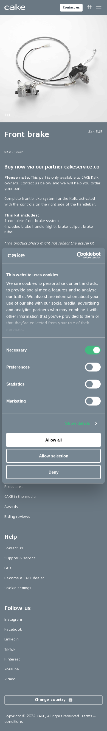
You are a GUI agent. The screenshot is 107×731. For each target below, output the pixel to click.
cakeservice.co (81, 167)
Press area (13, 487)
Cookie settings (17, 588)
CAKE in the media (20, 496)
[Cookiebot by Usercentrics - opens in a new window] (77, 255)
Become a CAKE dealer (24, 578)
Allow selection (53, 456)
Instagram (13, 619)
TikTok (9, 649)
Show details (77, 423)
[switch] (93, 366)
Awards (11, 507)
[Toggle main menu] (98, 7)
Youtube (11, 669)
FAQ (7, 568)
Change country (50, 700)
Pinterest (12, 659)
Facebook (13, 629)
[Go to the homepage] (14, 7)
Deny (53, 471)
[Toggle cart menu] (89, 7)
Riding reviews (17, 516)
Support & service (20, 558)
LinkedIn (11, 639)
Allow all (53, 439)
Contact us (71, 7)
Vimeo (10, 679)
